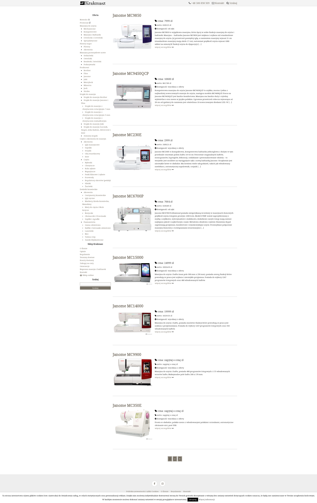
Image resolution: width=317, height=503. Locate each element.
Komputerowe (90, 31)
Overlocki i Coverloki (93, 37)
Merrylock (88, 82)
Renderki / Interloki (92, 61)
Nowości (83, 19)
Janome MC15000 (128, 257)
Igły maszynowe (92, 144)
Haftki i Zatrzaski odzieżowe (98, 228)
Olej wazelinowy (92, 153)
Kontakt (83, 272)
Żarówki (88, 186)
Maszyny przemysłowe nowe (93, 52)
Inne (87, 156)
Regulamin (85, 254)
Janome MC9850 (127, 15)
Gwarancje (85, 266)
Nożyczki (89, 213)
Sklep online (88, 275)
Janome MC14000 (128, 305)
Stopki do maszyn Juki (94, 124)
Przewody (89, 177)
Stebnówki (88, 55)
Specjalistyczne (90, 40)
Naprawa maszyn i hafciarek (93, 269)
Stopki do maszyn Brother (95, 97)
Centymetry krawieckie (95, 195)
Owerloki (88, 58)
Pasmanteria (89, 222)
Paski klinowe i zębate (95, 174)
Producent (84, 67)
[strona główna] (92, 5)
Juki (85, 79)
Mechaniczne (90, 28)
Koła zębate (90, 168)
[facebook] (154, 484)
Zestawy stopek (91, 136)
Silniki (88, 183)
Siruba (87, 91)
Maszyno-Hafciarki (92, 34)
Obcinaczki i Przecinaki (95, 216)
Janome (87, 76)
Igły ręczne (90, 198)
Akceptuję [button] (193, 499)
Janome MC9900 (127, 354)
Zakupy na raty (87, 263)
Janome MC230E (127, 134)
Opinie (83, 251)
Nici (86, 234)
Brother (87, 70)
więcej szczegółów (163, 47)
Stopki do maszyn (88, 94)
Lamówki (89, 231)
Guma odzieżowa (93, 225)
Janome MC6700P (128, 196)
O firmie (83, 248)
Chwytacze (90, 165)
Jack (85, 88)
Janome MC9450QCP (131, 73)
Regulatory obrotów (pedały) (98, 180)
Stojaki (88, 150)
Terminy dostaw (87, 257)
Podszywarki (89, 64)
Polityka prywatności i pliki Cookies (142, 491)
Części (86, 159)
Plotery (87, 46)
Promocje (84, 22)
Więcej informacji (207, 499)
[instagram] (162, 484)
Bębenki (88, 162)
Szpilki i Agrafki (92, 219)
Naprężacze (90, 171)
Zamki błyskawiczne (94, 240)
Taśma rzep (90, 237)
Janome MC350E (127, 405)
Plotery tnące (86, 43)
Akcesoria (88, 49)
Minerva (87, 85)
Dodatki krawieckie (88, 189)
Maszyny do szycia (88, 26)
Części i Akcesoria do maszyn (93, 138)
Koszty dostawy (87, 260)
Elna (86, 73)
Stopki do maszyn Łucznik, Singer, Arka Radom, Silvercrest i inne (96, 130)
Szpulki (88, 147)
